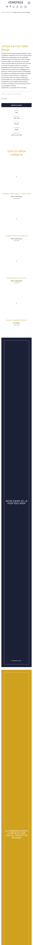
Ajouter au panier (16, 105)
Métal (16, 129)
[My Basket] (21, 6)
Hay (16, 112)
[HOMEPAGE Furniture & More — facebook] (10, 7)
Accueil (3, 12)
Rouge (17, 124)
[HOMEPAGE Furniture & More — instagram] (7, 7)
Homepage (15, 2)
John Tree (16, 118)
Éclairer (9, 12)
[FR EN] (25, 6)
